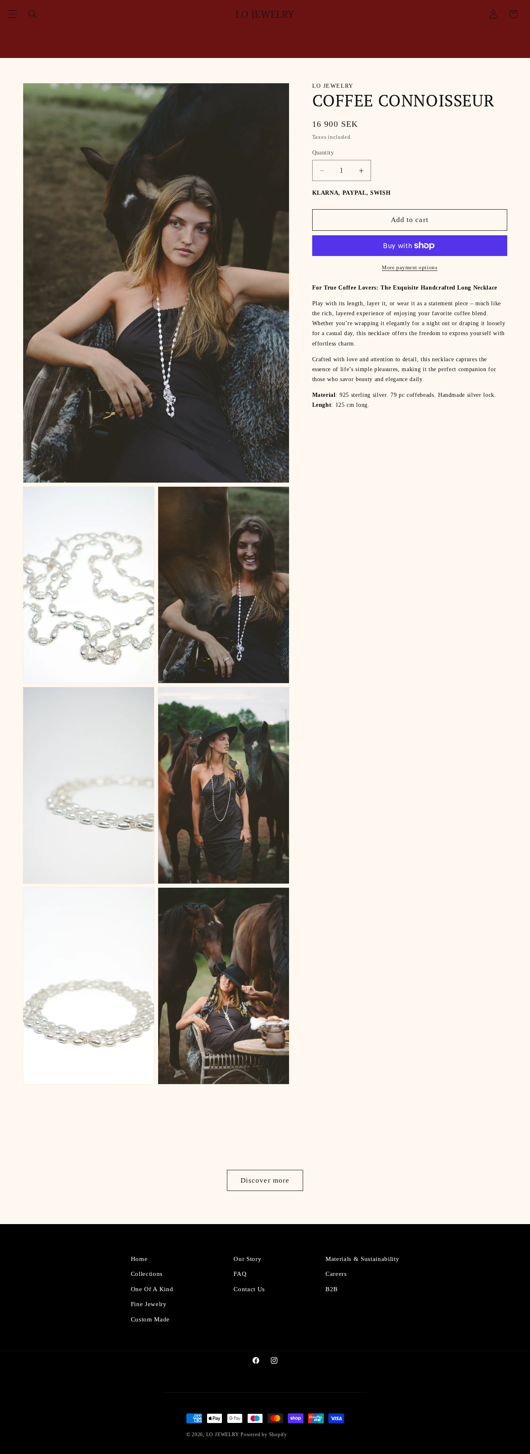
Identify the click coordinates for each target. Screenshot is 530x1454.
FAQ (240, 1273)
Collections (147, 1273)
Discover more (265, 1180)
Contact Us (249, 1289)
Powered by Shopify (264, 1434)
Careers (336, 1273)
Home (139, 1259)
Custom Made (150, 1319)
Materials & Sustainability (362, 1259)
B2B (331, 1289)
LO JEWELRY (222, 1434)
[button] (13, 14)
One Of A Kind (152, 1289)
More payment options (409, 267)
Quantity (323, 153)
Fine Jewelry (149, 1304)
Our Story (247, 1259)
